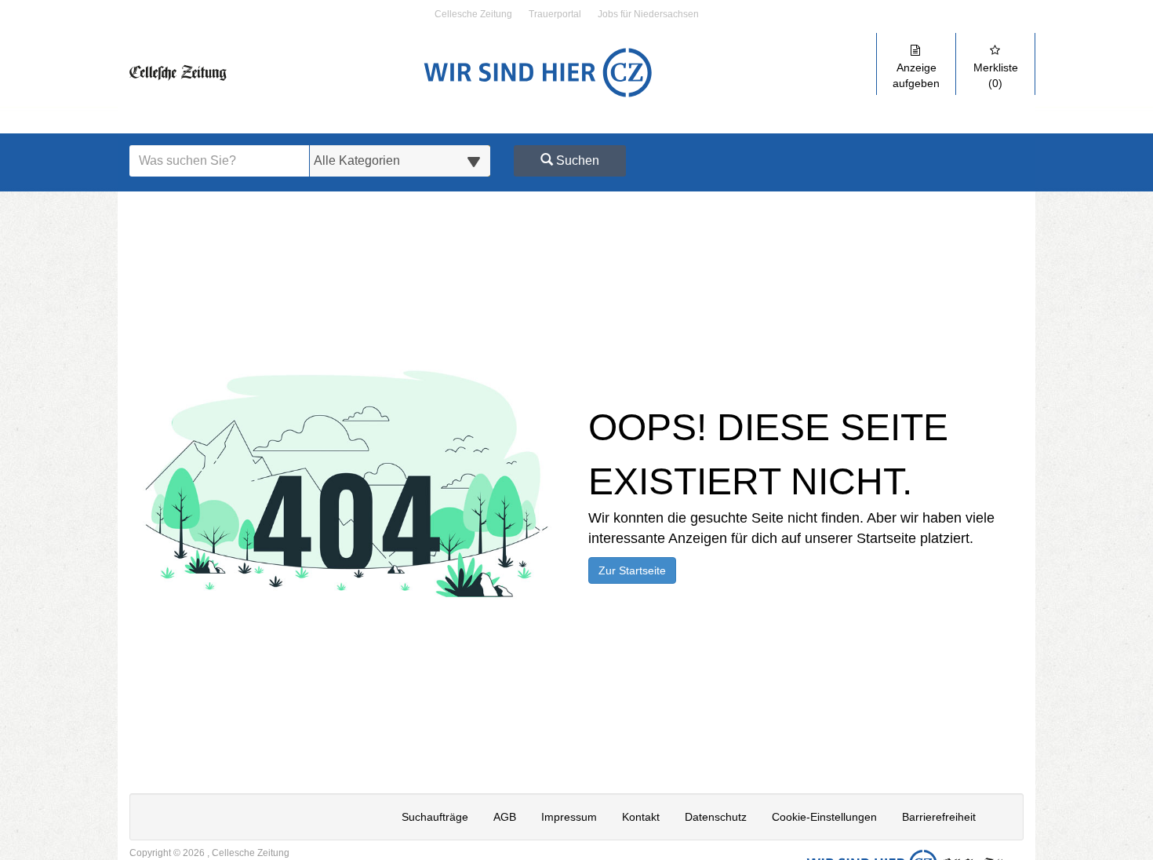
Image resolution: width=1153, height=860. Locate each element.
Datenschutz (716, 817)
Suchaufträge (435, 817)
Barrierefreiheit (939, 817)
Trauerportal (555, 14)
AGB (504, 817)
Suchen (576, 160)
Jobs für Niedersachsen (648, 14)
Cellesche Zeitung (473, 14)
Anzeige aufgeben (916, 75)
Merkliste (995, 75)
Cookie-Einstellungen (824, 817)
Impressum (569, 817)
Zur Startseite (632, 570)
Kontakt (641, 817)
